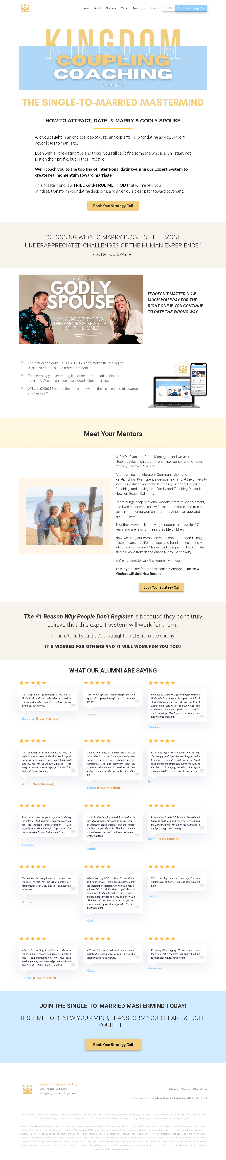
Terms (185, 1089)
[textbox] (113, 1006)
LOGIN (169, 8)
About (97, 8)
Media (124, 8)
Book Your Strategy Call (191, 8)
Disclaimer (200, 1089)
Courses (111, 8)
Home (85, 8)
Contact (154, 8)
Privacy (173, 1089)
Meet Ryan (139, 8)
